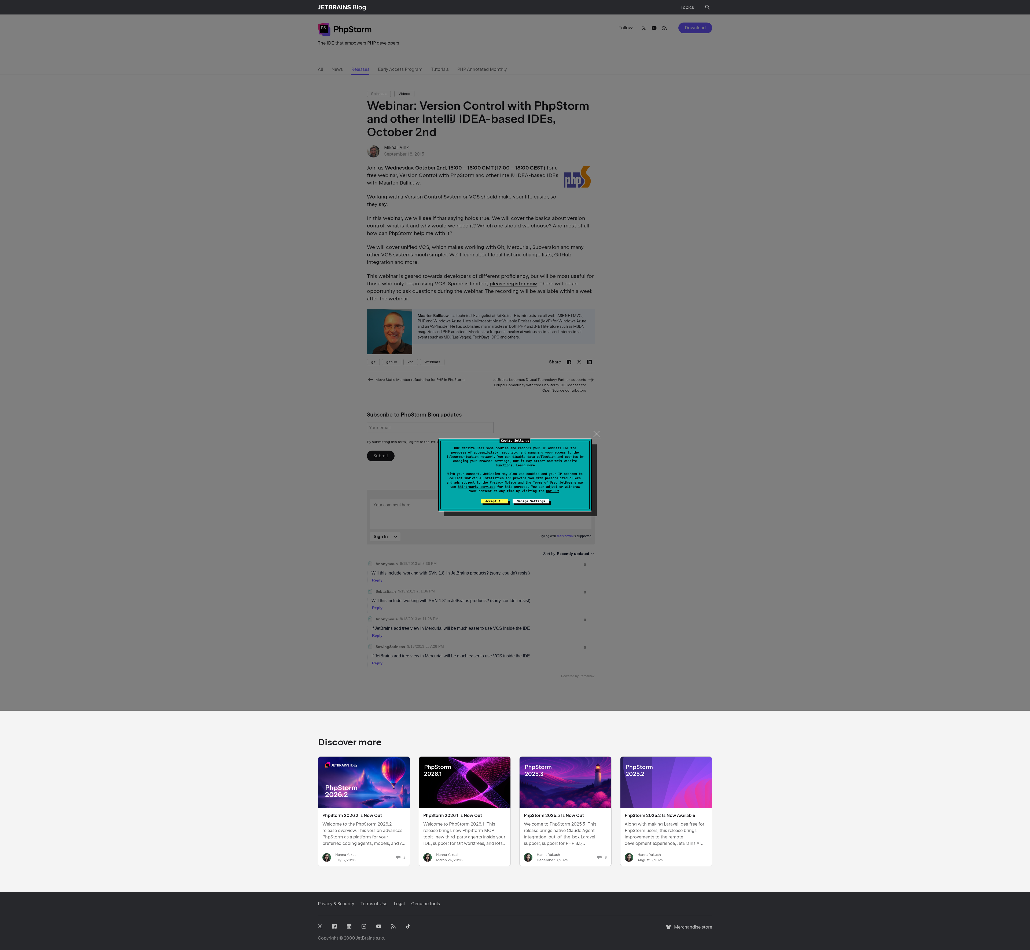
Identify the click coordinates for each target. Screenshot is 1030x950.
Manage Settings (531, 501)
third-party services (476, 487)
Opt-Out (552, 491)
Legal (399, 903)
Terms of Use (544, 482)
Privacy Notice (503, 482)
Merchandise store (691, 929)
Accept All (494, 501)
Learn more (525, 465)
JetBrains (365, 938)
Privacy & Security (336, 903)
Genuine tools (425, 903)
